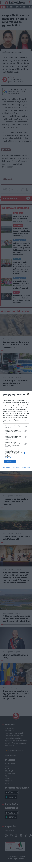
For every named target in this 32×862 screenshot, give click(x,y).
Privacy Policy (26, 467)
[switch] (25, 431)
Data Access (16, 467)
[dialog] (16, 431)
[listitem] (16, 426)
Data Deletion (6, 467)
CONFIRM (10, 461)
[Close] (28, 394)
